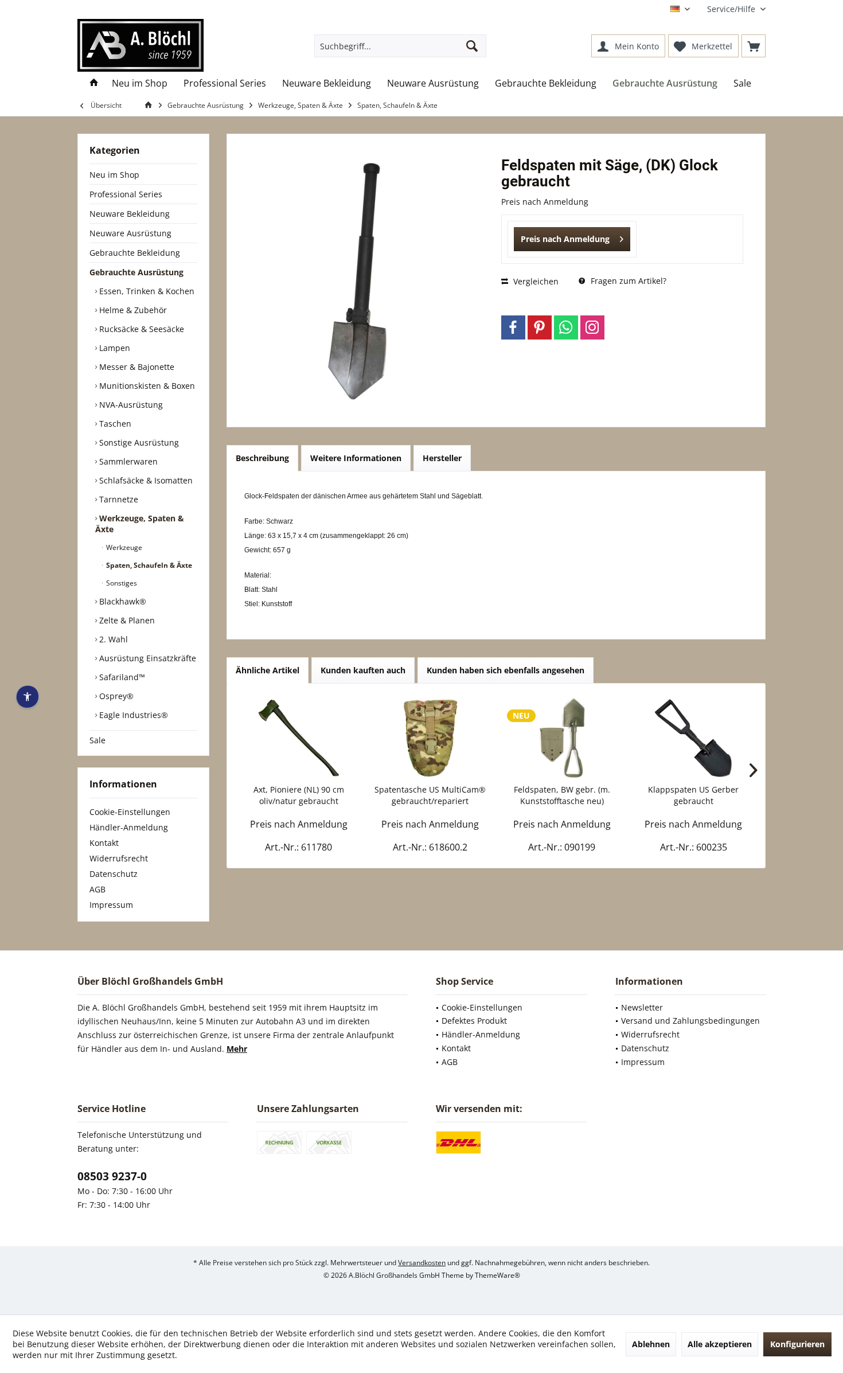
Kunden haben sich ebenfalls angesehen (505, 670)
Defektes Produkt (474, 1020)
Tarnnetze (117, 499)
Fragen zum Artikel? (627, 280)
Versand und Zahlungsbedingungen (690, 1020)
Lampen (113, 347)
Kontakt (104, 842)
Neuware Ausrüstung (130, 233)
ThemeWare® (497, 1275)
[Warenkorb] (753, 45)
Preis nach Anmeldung (565, 238)
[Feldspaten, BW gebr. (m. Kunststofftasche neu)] (562, 738)
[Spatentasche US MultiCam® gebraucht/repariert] (430, 738)
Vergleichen (535, 281)
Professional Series (125, 194)
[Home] (94, 83)
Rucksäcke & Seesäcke (140, 328)
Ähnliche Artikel (267, 670)
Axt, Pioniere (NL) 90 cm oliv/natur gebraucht (298, 795)
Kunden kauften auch (363, 670)
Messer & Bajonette (135, 366)
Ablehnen (651, 1344)
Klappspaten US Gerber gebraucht (693, 795)
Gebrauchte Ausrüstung (136, 272)
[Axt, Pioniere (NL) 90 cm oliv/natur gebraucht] (298, 738)
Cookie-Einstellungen (129, 811)
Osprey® (115, 696)
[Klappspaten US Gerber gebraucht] (694, 738)
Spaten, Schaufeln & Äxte (148, 565)
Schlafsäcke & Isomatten (145, 480)
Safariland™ (121, 677)
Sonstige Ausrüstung (138, 442)
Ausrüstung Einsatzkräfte (146, 658)
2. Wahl (112, 639)
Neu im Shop (114, 174)
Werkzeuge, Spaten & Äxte (139, 524)
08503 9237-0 (112, 1176)
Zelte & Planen (126, 620)
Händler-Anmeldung (128, 827)
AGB (97, 889)
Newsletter (642, 1007)
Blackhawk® (121, 601)
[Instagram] (592, 327)
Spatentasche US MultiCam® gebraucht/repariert (430, 795)
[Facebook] (513, 327)
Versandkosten (422, 1262)
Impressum (111, 904)
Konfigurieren (797, 1344)
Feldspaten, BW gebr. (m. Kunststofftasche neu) (562, 795)
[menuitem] (732, 9)
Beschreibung (262, 458)
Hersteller (442, 458)
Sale (97, 740)
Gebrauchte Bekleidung (134, 252)
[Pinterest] (540, 327)
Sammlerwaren (127, 461)
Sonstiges (120, 583)
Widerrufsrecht (118, 858)
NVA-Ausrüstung (130, 404)
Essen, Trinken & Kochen (145, 291)
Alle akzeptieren (720, 1344)
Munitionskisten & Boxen (146, 385)
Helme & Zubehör (132, 310)
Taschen (114, 423)
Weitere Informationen (355, 458)
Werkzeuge (123, 547)
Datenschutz (113, 873)
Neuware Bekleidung (129, 213)
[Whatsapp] (566, 327)
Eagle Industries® (132, 714)
